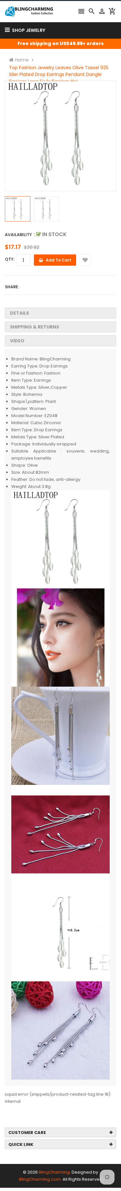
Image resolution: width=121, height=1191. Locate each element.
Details (19, 313)
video (17, 341)
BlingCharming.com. (40, 1179)
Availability (18, 235)
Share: (12, 287)
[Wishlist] (85, 260)
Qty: (10, 259)
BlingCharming (54, 1172)
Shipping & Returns (34, 327)
